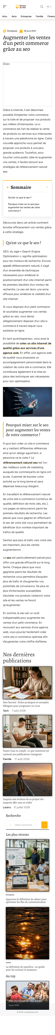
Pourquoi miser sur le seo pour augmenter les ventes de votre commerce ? (24, 207)
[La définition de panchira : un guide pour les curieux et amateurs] (27, 933)
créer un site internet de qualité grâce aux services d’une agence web (27, 348)
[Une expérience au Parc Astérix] (27, 995)
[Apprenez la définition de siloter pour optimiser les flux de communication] (27, 865)
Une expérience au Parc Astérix (26, 1001)
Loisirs (7, 807)
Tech (6, 710)
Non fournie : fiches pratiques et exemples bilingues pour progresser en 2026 (26, 704)
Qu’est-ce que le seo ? (19, 197)
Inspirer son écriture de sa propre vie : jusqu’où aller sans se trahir (23, 800)
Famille (7, 759)
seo (9, 557)
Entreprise (10, 895)
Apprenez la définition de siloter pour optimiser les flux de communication (26, 900)
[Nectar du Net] (21, 6)
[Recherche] (42, 6)
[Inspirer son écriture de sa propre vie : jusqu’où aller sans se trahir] (27, 779)
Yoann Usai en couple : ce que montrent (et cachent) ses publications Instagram (26, 752)
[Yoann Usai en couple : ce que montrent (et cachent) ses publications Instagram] (27, 731)
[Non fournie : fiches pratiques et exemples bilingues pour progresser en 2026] (27, 683)
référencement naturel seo (20, 462)
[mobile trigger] (5, 6)
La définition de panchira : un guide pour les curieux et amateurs (25, 968)
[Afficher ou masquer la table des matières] (39, 187)
